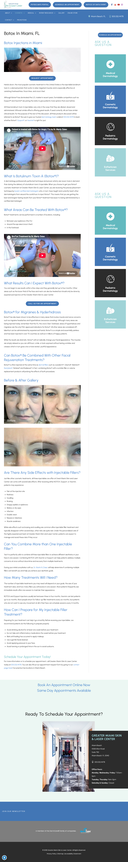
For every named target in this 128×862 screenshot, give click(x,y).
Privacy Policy (51, 854)
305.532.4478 (117, 16)
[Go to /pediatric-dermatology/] (110, 131)
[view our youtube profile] (118, 4)
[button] (40, 4)
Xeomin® (30, 120)
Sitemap (61, 854)
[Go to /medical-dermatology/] (110, 68)
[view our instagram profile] (122, 4)
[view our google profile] (115, 4)
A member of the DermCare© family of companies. (56, 831)
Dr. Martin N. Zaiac (41, 567)
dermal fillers (43, 365)
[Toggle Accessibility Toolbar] (4, 857)
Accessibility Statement (73, 854)
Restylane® (8, 368)
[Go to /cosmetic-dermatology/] (110, 100)
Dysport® (20, 120)
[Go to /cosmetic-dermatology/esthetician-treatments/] (110, 162)
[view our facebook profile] (111, 4)
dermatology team (49, 117)
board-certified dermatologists (26, 191)
